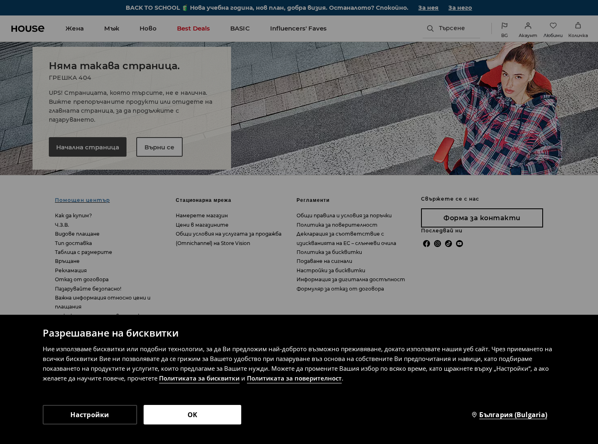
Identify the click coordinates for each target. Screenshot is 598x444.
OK (193, 414)
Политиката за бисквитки (199, 378)
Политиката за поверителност (294, 378)
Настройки (89, 414)
